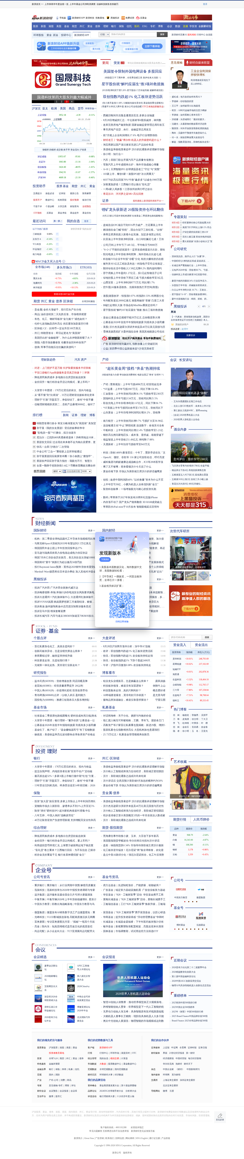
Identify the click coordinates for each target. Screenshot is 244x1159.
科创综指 (42, 172)
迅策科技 (39, 890)
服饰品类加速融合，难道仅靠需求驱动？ (126, 700)
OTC (134, 1053)
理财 (105, 26)
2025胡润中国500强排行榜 (184, 1002)
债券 (97, 26)
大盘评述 (108, 638)
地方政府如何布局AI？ (191, 97)
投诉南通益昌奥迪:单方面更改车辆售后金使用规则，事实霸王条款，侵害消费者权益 (150, 606)
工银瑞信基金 (110, 904)
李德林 (175, 101)
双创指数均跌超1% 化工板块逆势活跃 (133, 97)
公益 (105, 348)
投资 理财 (46, 749)
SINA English (142, 1138)
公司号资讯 (42, 877)
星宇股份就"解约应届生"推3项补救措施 (133, 84)
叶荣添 (195, 723)
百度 (172, 1091)
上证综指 (42, 115)
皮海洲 (185, 719)
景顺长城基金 (110, 899)
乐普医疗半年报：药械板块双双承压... (190, 285)
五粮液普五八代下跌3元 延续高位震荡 (190, 474)
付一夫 (175, 137)
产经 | (106, 384)
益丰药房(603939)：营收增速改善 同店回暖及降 (61, 681)
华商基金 (108, 917)
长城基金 (108, 921)
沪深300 (42, 177)
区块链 (68, 301)
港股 (51, 26)
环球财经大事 (106, 1074)
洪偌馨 (175, 119)
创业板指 (42, 167)
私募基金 (108, 707)
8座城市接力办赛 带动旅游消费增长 (120, 374)
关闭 (144, 538)
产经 (105, 359)
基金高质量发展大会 (109, 1085)
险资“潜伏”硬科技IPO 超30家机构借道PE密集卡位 (62, 810)
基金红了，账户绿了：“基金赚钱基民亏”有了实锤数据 (64, 729)
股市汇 (58, 1096)
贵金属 (38, 309)
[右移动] (210, 575)
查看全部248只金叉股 (64, 294)
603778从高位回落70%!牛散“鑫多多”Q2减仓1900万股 (132, 179)
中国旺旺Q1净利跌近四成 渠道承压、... (190, 261)
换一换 (57, 221)
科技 (105, 452)
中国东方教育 (42, 904)
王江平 (175, 106)
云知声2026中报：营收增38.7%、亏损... (190, 270)
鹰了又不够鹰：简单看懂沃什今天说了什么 (127, 466)
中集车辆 (39, 899)
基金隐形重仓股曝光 (153, 103)
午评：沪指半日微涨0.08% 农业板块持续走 (127, 665)
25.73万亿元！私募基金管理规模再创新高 (126, 734)
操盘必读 (50, 193)
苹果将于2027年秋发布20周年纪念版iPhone (134, 497)
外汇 (82, 26)
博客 (160, 26)
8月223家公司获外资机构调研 (117, 216)
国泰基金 (108, 931)
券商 (64, 1069)
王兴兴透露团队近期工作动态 (188, 401)
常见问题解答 (95, 1131)
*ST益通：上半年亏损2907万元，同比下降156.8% (130, 389)
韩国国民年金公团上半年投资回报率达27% (58, 548)
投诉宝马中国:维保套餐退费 (50, 611)
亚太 (45, 108)
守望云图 (160, 700)
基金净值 (62, 213)
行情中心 (201, 34)
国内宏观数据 (121, 1069)
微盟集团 (39, 912)
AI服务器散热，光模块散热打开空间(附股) (135, 287)
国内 (51, 1074)
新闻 (66, 415)
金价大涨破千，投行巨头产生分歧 (62, 309)
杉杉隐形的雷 (186, 101)
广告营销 (99, 1138)
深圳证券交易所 (187, 1080)
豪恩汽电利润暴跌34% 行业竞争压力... (190, 281)
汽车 (105, 160)
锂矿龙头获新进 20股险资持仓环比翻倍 (133, 209)
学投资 (193, 26)
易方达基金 (109, 885)
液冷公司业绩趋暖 (133, 106)
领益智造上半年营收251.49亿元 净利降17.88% (128, 439)
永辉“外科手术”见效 (64, 97)
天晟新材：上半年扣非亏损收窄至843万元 (126, 444)
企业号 (42, 868)
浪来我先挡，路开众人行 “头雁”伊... (189, 256)
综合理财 (40, 827)
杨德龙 (185, 715)
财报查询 (74, 206)
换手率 (66, 149)
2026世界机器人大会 (189, 415)
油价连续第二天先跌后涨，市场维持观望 (63, 314)
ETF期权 (38, 213)
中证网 (174, 1047)
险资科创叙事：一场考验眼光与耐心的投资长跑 (129, 489)
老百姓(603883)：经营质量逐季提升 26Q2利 (58, 685)
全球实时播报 (88, 301)
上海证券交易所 (170, 1080)
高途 (37, 926)
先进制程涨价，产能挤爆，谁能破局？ (139, 885)
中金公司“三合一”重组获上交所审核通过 (59, 451)
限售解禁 (86, 193)
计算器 (124, 1058)
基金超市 (74, 213)
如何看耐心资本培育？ (191, 115)
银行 (113, 26)
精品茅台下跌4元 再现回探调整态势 (189, 470)
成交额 (59, 149)
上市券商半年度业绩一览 (56, 4)
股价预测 (74, 200)
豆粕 (175, 854)
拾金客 (204, 727)
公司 (105, 245)
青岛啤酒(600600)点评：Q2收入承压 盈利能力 (60, 695)
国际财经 (40, 530)
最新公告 (74, 193)
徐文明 (195, 719)
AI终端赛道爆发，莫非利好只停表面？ (124, 695)
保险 (121, 26)
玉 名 (195, 731)
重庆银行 (39, 885)
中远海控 (37, 249)
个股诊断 (50, 206)
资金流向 (74, 149)
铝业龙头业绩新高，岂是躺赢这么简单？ (126, 681)
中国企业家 (168, 1069)
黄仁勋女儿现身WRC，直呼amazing (190, 410)
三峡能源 (37, 234)
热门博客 (180, 709)
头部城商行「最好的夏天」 (193, 119)
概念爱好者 (159, 690)
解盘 (174, 142)
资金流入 (179, 645)
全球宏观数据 (106, 1069)
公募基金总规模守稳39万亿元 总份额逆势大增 (134, 317)
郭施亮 (195, 715)
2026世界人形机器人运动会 (187, 419)
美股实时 (125, 1053)
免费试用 (130, 18)
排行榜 (37, 415)
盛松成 (175, 97)
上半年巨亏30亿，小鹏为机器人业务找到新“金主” (130, 484)
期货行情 (179, 819)
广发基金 (108, 890)
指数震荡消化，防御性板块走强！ (194, 142)
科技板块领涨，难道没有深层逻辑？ (123, 685)
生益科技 (177, 679)
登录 (86, 221)
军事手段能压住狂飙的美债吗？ (58, 347)
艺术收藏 (180, 762)
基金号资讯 (110, 877)
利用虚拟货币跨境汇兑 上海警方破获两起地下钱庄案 (63, 845)
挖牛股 (107, 287)
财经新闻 (45, 521)
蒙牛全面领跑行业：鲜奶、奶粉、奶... (190, 299)
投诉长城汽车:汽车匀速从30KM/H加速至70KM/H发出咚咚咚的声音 (71, 616)
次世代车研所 (179, 531)
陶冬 (174, 133)
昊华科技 (177, 659)
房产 (84, 359)
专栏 (152, 26)
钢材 (175, 849)
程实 (174, 110)
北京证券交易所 (170, 1085)
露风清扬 (160, 681)
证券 (105, 200)
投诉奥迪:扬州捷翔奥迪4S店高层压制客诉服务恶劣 (62, 606)
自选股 (209, 34)
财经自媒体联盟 (199, 62)
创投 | (106, 479)
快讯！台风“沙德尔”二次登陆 (53, 447)
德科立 (176, 700)
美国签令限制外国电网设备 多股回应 (132, 71)
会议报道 (108, 957)
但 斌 (176, 715)
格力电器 (37, 254)
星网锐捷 (177, 664)
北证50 (42, 162)
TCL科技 (37, 244)
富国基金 (108, 912)
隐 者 (176, 731)
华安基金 (108, 894)
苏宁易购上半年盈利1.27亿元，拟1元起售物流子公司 (132, 273)
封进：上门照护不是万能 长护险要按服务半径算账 (62, 368)
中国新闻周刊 (193, 1069)
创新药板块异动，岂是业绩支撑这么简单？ (58, 651)
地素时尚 (37, 283)
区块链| (38, 328)
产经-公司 (53, 1080)
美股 (58, 26)
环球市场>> (90, 108)
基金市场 (40, 707)
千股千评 (37, 206)
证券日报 (202, 1047)
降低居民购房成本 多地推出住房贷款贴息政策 (60, 377)
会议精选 (40, 957)
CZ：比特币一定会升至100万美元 (62, 328)
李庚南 (175, 115)
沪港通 (83, 149)
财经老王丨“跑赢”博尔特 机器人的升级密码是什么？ (132, 140)
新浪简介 (78, 1138)
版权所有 (127, 1152)
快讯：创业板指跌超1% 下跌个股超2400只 (126, 660)
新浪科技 (90, 18)
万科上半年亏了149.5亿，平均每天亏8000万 (133, 245)
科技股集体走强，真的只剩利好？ (122, 690)
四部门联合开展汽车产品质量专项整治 (132, 160)
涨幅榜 (45, 149)
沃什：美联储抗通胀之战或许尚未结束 (124, 776)
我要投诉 (190, 335)
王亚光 (204, 731)
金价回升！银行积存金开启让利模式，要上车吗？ (62, 382)
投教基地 (100, 18)
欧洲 (54, 108)
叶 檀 (204, 723)
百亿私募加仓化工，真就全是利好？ (54, 646)
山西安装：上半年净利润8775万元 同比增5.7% (129, 282)
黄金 (89, 26)
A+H (105, 169)
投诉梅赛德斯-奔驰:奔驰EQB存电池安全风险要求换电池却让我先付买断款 (75, 592)
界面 (165, 1053)
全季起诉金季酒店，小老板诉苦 (191, 567)
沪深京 (36, 108)
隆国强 (175, 128)
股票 (35, 26)
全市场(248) (42, 267)
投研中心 (66, 35)
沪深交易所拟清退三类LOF (195, 232)
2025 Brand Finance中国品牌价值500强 (190, 1016)
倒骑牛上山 (159, 685)
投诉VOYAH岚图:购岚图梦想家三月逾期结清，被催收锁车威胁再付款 (73, 601)
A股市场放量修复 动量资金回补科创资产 (63, 342)
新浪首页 (36, 4)
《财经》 (180, 1069)
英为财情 (176, 1074)
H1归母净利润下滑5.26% (114, 90)
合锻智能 (177, 685)
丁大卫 (204, 719)
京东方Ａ (37, 239)
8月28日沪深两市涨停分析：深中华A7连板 (126, 646)
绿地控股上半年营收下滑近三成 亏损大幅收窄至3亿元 (133, 277)
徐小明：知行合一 (113, 153)
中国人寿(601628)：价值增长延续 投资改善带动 (61, 690)
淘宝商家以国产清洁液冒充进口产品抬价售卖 (128, 144)
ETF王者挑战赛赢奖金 (152, 106)
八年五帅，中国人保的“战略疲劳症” (54, 815)
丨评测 (85, 372)
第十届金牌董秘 (128, 1085)
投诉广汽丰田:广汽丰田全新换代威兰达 (56, 587)
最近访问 (39, 221)
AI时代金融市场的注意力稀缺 (192, 110)
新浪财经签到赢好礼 (120, 344)
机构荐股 (62, 200)
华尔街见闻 (168, 1064)
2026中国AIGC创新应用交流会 (186, 981)
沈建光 (175, 124)
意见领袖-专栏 (56, 1085)
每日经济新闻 (194, 1058)
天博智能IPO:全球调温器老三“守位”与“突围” (135, 169)
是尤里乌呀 (159, 695)
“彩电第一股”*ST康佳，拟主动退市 (56, 432)
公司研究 (180, 249)
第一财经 (190, 1053)
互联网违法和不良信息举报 (116, 1131)
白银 (175, 840)
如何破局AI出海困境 (190, 106)
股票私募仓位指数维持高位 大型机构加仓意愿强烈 (131, 729)
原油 (55, 35)
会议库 (74, 1091)
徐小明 (185, 731)
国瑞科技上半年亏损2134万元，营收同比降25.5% (130, 398)
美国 (63, 108)
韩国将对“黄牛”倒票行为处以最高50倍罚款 (58, 562)
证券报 (62, 193)
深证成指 (42, 156)
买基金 (143, 18)
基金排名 (86, 213)
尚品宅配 (39, 931)
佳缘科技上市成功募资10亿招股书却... (190, 274)
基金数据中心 (129, 1064)
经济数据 (119, 1074)
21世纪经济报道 (176, 1053)
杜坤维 (185, 723)
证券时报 (192, 1047)
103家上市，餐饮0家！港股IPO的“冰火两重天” (129, 174)
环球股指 (38, 35)
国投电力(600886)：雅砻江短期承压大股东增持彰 (61, 700)
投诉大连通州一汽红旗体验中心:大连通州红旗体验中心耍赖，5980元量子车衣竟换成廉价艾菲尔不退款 (91, 597)
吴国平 (204, 715)
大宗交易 (62, 206)
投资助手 (39, 186)
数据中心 (50, 200)
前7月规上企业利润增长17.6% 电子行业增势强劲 (130, 135)
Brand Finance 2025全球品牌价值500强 (190, 1020)
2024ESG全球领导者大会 (111, 1091)
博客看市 (108, 672)
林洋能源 (37, 287)
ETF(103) (86, 267)
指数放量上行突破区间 (145, 344)
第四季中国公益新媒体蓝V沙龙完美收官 (131, 348)
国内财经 (108, 530)
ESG (144, 26)
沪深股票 (53, 1047)
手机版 (62, 18)
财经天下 (188, 1064)
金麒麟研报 (204, 26)
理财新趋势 (48, 359)
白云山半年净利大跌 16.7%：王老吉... (190, 290)
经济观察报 (168, 1058)
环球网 (166, 1074)
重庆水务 (37, 278)
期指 (37, 342)
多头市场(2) (64, 267)
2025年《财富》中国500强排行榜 (187, 1011)
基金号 (178, 908)
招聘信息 (119, 1138)
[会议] (176, 415)
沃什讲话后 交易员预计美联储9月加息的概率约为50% (133, 780)
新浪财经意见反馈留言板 (143, 1131)
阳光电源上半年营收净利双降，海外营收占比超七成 (132, 254)
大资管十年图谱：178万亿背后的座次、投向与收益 (62, 390)
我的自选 (73, 221)
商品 (72, 108)
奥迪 (173, 311)
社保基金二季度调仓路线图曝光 (147, 216)
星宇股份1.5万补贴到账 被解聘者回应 (145, 90)
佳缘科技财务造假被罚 (107, 4)
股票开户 (37, 200)
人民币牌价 (201, 819)
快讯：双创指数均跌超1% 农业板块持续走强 (128, 655)
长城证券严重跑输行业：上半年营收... (190, 265)
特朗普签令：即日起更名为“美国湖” (61, 333)
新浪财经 (42, 17)
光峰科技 (39, 917)
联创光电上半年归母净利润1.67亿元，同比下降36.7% (132, 403)
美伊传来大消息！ (151, 77)
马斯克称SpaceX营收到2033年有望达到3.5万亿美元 (62, 543)
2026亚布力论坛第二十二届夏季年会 (189, 967)
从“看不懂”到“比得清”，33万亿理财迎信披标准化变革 (64, 395)
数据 (177, 26)
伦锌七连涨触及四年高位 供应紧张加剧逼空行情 (61, 323)
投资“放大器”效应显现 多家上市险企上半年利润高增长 (65, 801)
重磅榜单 (180, 995)
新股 (43, 26)
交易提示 (37, 193)
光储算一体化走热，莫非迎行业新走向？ (57, 665)
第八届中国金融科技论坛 (184, 976)
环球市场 (114, 1053)
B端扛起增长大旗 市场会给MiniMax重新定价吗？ (130, 305)
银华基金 (108, 926)
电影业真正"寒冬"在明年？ (150, 374)
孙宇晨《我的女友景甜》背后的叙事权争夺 (61, 428)
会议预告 (53, 1091)
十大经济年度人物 (125, 1096)
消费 (63, 1080)
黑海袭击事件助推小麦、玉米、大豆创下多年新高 (131, 836)
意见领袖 (176, 62)
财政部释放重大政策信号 (192, 137)
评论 (73, 1085)
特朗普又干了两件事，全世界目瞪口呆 (123, 77)
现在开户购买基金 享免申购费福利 (141, 338)
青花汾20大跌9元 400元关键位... (187, 484)
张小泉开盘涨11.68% (113, 103)
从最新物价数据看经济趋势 (193, 124)
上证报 (166, 1047)
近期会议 (180, 960)
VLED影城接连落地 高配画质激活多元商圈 (71, 917)
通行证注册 (154, 1138)
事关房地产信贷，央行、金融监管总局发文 (127, 129)
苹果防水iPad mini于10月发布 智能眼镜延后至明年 (131, 506)
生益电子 (177, 695)
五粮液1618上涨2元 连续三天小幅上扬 (190, 479)
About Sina (89, 1138)
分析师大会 (131, 1091)
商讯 (69, 1080)
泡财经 (179, 1064)
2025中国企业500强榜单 (183, 1007)
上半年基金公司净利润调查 (83, 4)
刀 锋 (176, 719)
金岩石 (185, 727)
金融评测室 (54, 1064)
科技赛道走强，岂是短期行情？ (52, 660)
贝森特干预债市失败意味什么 (192, 133)
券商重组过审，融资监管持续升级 (53, 655)
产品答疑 (165, 1138)
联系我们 (109, 1138)
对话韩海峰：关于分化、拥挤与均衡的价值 (127, 715)
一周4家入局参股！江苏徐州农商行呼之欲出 (127, 189)
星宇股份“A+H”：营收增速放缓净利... (190, 294)
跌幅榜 (52, 149)
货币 (80, 108)
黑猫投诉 (115, 18)
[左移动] (171, 575)
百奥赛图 (39, 921)
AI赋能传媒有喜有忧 (133, 103)
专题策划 (180, 217)
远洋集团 (39, 894)
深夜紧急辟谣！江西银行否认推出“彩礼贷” (127, 184)
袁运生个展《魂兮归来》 (191, 796)
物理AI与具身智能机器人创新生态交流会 (191, 985)
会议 (169, 26)
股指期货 (116, 827)
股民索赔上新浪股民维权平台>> (148, 201)
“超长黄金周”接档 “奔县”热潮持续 (133, 368)
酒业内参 (180, 429)
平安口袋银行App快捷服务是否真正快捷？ (58, 372)
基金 (66, 26)
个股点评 (40, 638)
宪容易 (195, 727)
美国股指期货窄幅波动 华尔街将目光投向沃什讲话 (131, 840)
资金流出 (201, 645)
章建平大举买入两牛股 (113, 106)
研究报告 (40, 672)
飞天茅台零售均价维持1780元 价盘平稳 (190, 465)
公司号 (178, 880)
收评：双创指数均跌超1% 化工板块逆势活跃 (128, 651)
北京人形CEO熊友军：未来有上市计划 (192, 406)
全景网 (183, 1047)
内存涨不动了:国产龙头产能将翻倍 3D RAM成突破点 (132, 502)
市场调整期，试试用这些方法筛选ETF (137, 931)
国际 (57, 1074)
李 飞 (176, 723)
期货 (74, 26)
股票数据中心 (114, 1064)
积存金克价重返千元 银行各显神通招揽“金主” (59, 854)
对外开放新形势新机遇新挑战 (194, 128)
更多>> (91, 530)
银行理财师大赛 (107, 1096)
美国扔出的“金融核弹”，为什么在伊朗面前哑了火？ (63, 337)
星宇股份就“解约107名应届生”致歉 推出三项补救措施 (133, 310)
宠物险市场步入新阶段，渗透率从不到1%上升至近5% (64, 806)
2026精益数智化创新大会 (184, 972)
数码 (105, 497)
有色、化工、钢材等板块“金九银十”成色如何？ (60, 319)
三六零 (176, 690)
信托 (129, 26)
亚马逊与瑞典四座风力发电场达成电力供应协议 (61, 553)
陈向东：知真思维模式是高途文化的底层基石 (67, 926)
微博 (51, 1096)
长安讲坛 (185, 360)
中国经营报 (181, 1058)
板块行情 (86, 200)
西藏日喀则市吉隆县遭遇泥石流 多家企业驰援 (128, 115)
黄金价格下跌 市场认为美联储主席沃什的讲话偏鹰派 (132, 471)
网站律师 (130, 1138)
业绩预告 (86, 206)
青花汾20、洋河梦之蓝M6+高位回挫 (123, 194)
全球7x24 (53, 1058)
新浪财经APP (78, 18)
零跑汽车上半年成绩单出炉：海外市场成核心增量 (131, 164)
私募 (70, 1069)
